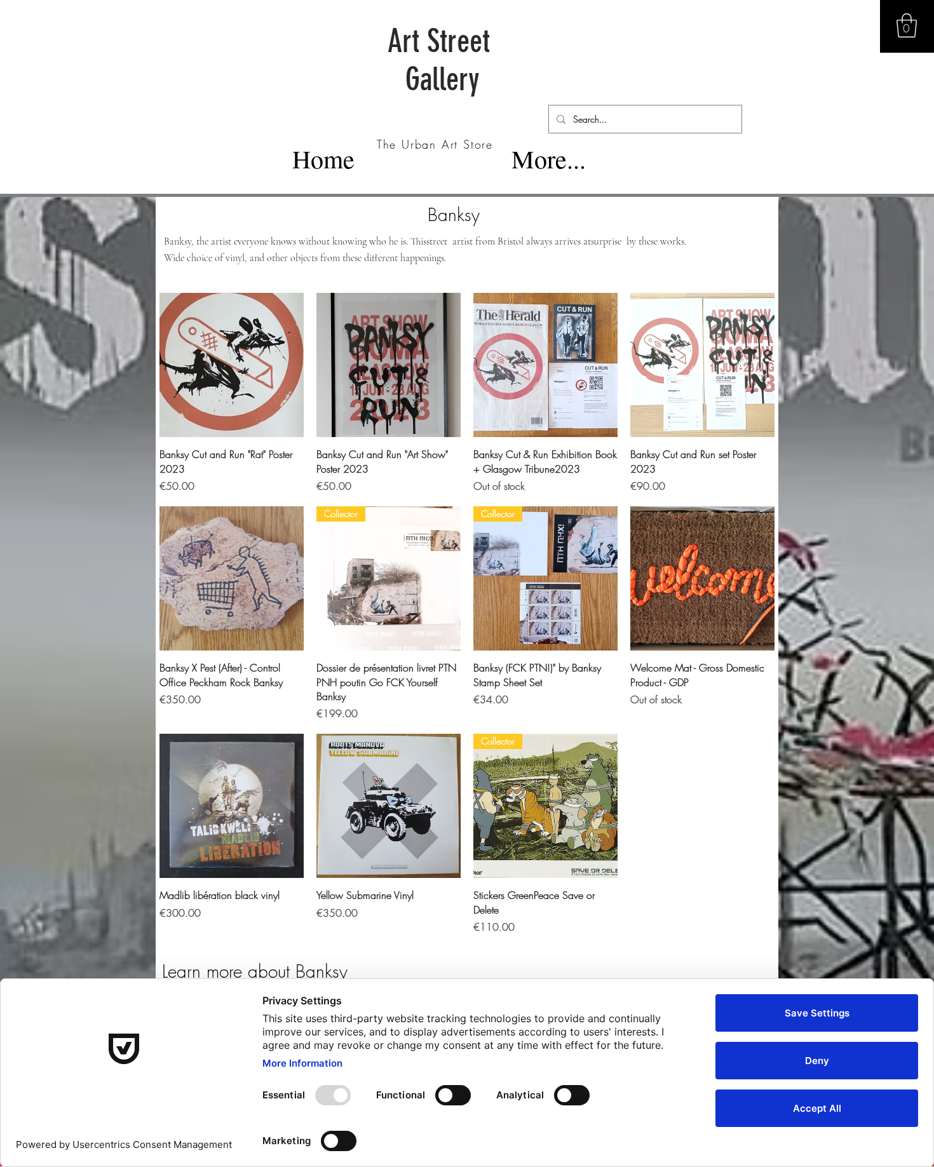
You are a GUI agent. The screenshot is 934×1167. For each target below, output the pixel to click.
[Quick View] (231, 365)
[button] (907, 25)
